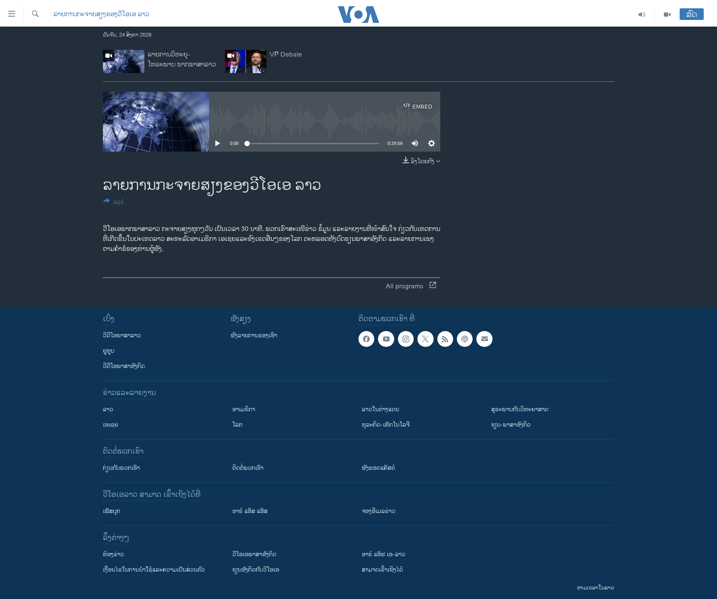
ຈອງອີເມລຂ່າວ (378, 511)
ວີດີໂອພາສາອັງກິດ (124, 366)
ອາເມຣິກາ (243, 409)
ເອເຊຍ (110, 424)
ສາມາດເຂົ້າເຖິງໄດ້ (382, 569)
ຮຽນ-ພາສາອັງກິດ (511, 424)
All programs (404, 286)
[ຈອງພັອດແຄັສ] (484, 339)
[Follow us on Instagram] (406, 339)
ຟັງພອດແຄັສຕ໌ (378, 468)
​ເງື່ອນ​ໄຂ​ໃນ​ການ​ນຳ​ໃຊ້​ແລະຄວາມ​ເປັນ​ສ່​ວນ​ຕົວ (154, 569)
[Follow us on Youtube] (386, 339)
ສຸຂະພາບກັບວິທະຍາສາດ (520, 409)
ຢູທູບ (109, 350)
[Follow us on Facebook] (366, 339)
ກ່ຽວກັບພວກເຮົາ (121, 468)
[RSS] (445, 339)
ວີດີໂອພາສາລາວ (122, 335)
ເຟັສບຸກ (111, 511)
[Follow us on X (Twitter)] (425, 339)
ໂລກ (237, 424)
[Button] (113, 203)
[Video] (667, 14)
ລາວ (108, 409)
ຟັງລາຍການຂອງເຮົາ (254, 335)
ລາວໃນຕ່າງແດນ (380, 409)
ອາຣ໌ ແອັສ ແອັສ (250, 511)
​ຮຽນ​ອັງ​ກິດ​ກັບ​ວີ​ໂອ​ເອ (255, 569)
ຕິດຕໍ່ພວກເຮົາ (247, 468)
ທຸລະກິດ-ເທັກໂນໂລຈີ (386, 424)
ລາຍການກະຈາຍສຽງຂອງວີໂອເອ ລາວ (101, 15)
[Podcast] (465, 339)
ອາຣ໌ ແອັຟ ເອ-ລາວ (383, 554)
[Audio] (642, 14)
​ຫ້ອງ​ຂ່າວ (113, 554)
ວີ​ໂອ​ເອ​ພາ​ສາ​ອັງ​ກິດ (254, 554)
